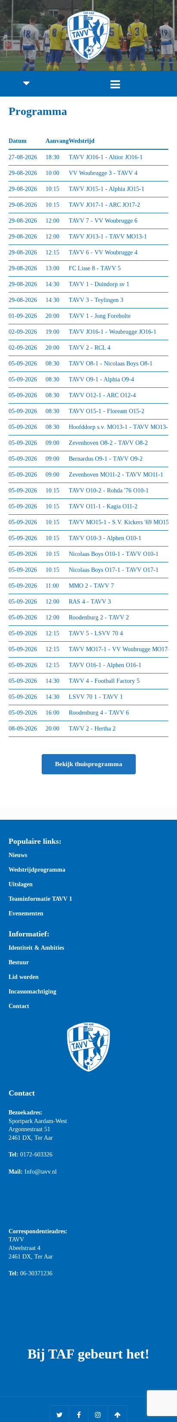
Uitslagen (21, 885)
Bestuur (19, 963)
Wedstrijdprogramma (37, 870)
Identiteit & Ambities (36, 948)
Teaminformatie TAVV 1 (40, 899)
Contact (19, 1006)
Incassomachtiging (32, 992)
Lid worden (24, 977)
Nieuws (18, 855)
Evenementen (26, 914)
